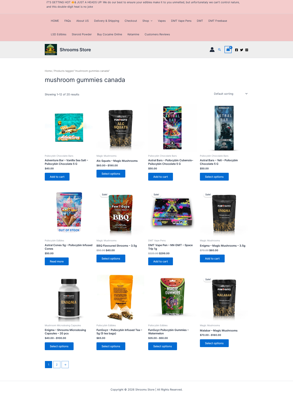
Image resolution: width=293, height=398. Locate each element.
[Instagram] (246, 49)
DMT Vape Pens (181, 20)
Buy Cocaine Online (109, 34)
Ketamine (133, 34)
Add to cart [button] (57, 176)
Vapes (162, 20)
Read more (57, 261)
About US (82, 20)
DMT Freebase (217, 20)
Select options (111, 173)
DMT (200, 20)
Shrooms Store (75, 49)
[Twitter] (241, 49)
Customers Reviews (157, 34)
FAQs (67, 20)
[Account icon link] (212, 49)
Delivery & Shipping (106, 20)
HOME (55, 20)
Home (48, 70)
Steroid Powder (82, 34)
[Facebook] (236, 49)
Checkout (131, 20)
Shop (145, 20)
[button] (150, 20)
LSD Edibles (58, 34)
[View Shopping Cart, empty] (228, 49)
